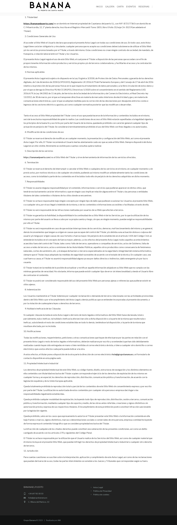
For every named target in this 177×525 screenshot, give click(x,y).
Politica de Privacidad (102, 491)
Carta (120, 6)
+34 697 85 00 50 (35, 493)
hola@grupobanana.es (122, 354)
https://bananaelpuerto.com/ (39, 23)
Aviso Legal (98, 487)
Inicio (99, 6)
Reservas (143, 6)
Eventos (131, 6)
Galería (109, 6)
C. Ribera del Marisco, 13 (38, 502)
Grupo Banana (30, 520)
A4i (59, 520)
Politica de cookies (101, 494)
